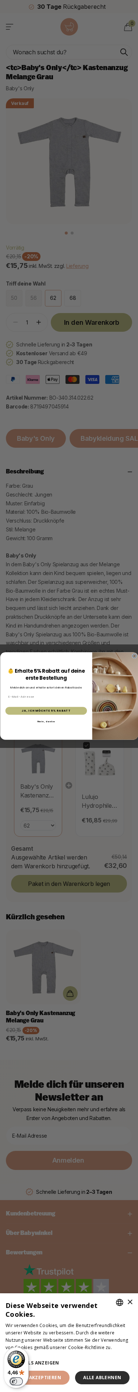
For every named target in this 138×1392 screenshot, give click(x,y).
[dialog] (69, 1342)
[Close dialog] (134, 656)
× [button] (129, 1302)
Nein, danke (46, 721)
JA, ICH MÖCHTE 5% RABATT (46, 711)
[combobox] (119, 1302)
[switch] (16, 1381)
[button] (69, 1362)
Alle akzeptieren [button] (39, 1377)
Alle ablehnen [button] (102, 1377)
